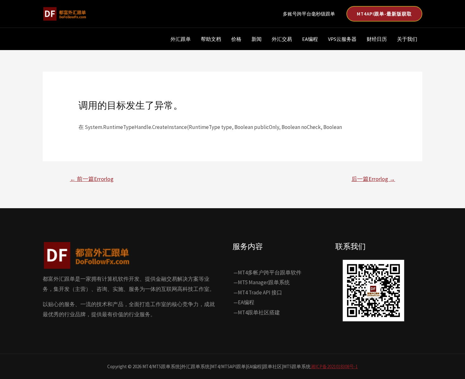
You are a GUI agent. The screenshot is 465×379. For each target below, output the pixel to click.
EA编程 (310, 39)
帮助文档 (211, 39)
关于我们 (407, 39)
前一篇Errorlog (92, 179)
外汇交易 (282, 39)
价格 (236, 39)
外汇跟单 (180, 39)
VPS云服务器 (342, 39)
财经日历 (377, 39)
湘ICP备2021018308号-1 (334, 366)
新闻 (256, 39)
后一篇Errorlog (373, 179)
